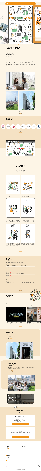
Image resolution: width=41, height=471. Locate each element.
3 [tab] (20, 44)
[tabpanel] (22, 24)
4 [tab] (21, 44)
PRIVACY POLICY (23, 446)
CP (7, 448)
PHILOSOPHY (9, 456)
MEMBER (8, 457)
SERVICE (8, 446)
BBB (7, 447)
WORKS (8, 451)
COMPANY (8, 455)
